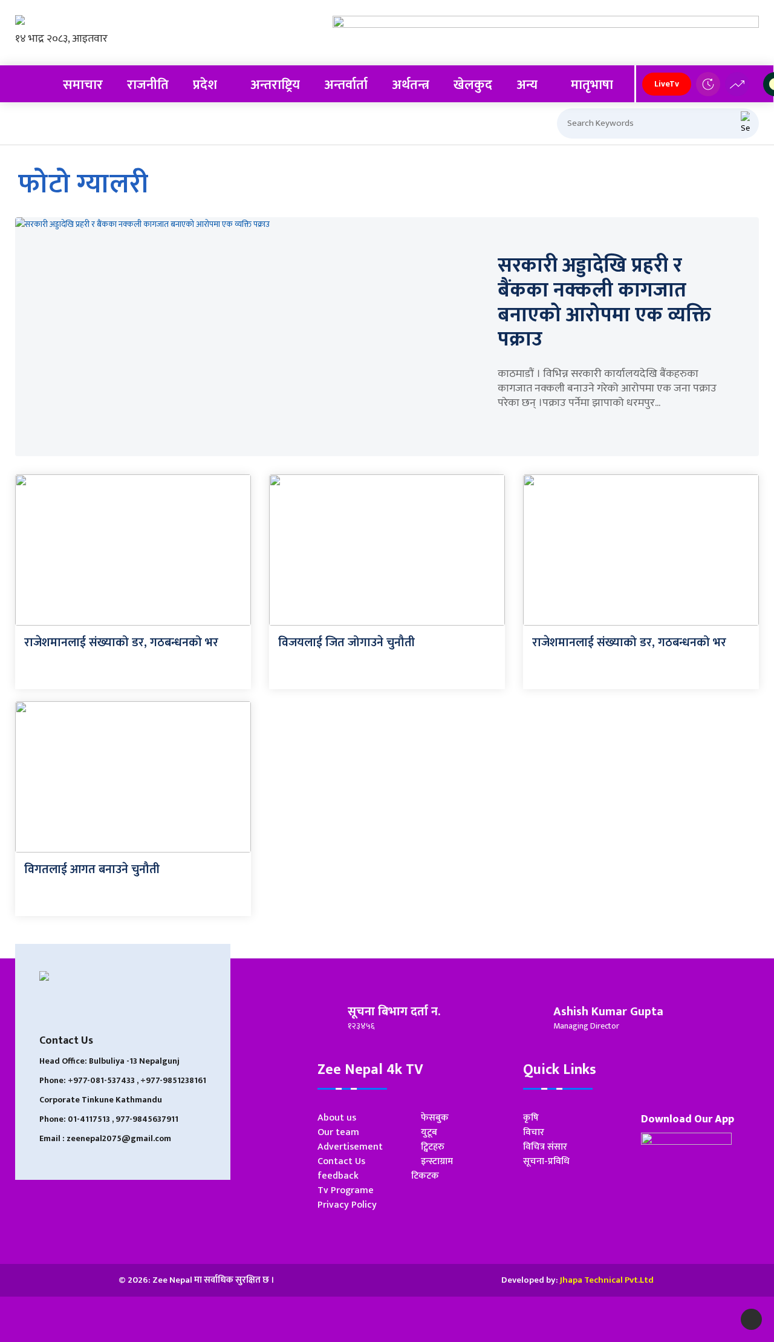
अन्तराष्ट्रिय (275, 85)
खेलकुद (473, 85)
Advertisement (350, 1147)
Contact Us (341, 1161)
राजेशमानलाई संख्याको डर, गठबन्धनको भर (121, 642)
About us (336, 1118)
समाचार (83, 85)
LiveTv (666, 84)
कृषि (531, 1118)
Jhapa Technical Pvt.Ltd (607, 1280)
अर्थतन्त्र (410, 85)
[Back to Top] (751, 1319)
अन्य (527, 85)
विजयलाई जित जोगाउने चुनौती (346, 642)
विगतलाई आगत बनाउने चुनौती (92, 869)
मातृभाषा (592, 85)
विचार (533, 1132)
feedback (338, 1176)
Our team (338, 1132)
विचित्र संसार (545, 1147)
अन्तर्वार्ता (346, 85)
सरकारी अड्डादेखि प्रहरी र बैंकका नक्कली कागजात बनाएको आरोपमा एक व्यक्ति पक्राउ (604, 302)
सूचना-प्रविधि (546, 1161)
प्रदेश (205, 85)
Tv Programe (345, 1190)
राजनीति (148, 85)
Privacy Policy (347, 1205)
